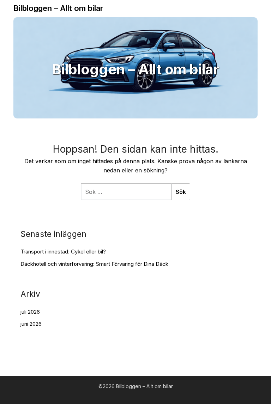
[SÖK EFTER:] (126, 191)
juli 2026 (30, 311)
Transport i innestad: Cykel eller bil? (63, 251)
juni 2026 (31, 323)
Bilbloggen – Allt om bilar (58, 8)
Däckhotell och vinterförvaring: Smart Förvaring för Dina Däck (94, 264)
